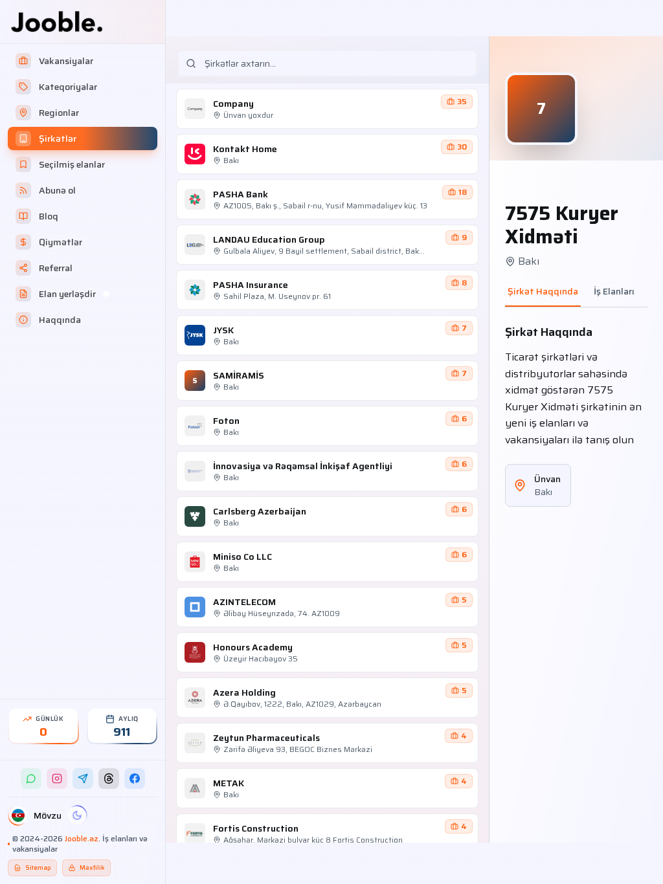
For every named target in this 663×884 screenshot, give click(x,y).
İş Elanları (614, 291)
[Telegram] (83, 778)
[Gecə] (77, 815)
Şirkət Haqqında (543, 291)
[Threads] (108, 778)
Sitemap (38, 867)
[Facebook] (134, 778)
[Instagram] (57, 778)
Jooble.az (81, 838)
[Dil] (18, 815)
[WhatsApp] (31, 778)
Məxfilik (92, 867)
